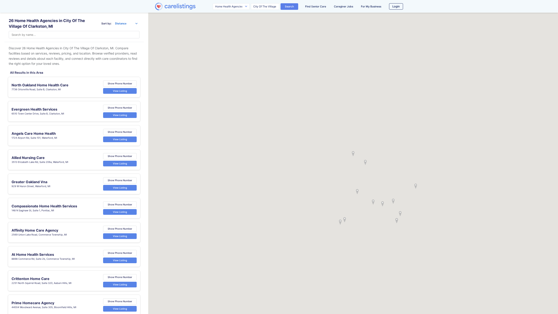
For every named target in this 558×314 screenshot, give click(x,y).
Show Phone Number (120, 83)
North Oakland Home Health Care (40, 85)
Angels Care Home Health (34, 133)
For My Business (371, 6)
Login (396, 6)
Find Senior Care (315, 6)
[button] (353, 153)
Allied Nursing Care (28, 157)
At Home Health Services (33, 254)
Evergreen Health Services (34, 109)
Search (289, 6)
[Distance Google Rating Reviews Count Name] (126, 23)
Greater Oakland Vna (29, 182)
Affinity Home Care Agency (35, 230)
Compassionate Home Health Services (44, 206)
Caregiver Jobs (343, 6)
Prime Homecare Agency (33, 303)
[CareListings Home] (187, 6)
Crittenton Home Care (30, 278)
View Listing (120, 90)
